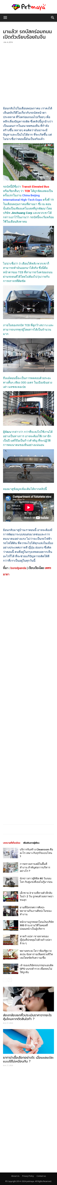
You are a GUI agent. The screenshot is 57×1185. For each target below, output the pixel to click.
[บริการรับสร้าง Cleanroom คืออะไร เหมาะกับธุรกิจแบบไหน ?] (10, 853)
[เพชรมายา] (28, 7)
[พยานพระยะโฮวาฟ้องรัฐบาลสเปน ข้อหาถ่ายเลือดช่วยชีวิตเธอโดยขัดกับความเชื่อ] (10, 954)
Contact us (41, 1176)
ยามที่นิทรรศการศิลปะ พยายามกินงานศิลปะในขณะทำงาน (36, 911)
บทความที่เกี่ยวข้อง (11, 842)
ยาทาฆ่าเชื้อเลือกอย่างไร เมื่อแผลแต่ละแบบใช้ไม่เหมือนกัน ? (28, 1059)
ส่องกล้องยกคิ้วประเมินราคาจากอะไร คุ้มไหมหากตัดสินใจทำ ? (27, 1017)
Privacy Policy (28, 1176)
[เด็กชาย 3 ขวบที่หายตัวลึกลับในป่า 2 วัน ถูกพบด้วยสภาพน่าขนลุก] (10, 896)
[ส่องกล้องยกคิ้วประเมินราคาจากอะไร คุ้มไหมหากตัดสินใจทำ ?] (28, 999)
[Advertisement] (28, 74)
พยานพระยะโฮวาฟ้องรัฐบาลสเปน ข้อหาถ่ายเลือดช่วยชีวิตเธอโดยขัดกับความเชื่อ (36, 954)
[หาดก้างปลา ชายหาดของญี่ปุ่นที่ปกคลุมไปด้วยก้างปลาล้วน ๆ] (10, 940)
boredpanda (18, 568)
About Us (15, 1176)
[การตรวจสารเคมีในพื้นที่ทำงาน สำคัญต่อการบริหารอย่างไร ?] (10, 867)
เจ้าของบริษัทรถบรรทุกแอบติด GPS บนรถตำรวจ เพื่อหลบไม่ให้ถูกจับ (36, 969)
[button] (52, 18)
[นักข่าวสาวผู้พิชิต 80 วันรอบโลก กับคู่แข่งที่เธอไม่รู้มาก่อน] (10, 882)
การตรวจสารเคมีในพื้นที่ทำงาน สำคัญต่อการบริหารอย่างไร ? (35, 867)
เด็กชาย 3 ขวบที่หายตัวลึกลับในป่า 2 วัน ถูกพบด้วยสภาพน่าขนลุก (37, 896)
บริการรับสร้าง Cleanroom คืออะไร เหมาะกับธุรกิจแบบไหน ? (36, 853)
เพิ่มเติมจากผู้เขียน (31, 842)
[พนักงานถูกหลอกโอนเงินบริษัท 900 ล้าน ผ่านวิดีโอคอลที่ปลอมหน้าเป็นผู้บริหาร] (10, 925)
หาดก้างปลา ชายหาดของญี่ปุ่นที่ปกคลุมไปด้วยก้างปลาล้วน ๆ (36, 940)
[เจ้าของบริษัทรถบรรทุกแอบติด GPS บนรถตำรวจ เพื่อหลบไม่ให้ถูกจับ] (10, 969)
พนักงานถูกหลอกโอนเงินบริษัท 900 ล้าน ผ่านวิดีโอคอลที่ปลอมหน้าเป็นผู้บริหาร (37, 925)
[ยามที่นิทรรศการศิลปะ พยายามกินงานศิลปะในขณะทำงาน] (10, 911)
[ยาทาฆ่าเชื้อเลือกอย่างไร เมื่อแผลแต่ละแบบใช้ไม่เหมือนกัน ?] (28, 1041)
